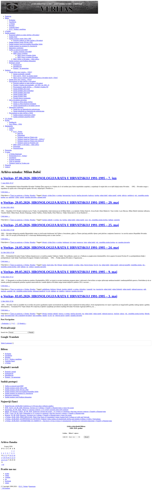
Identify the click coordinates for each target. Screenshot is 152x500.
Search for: (4, 332)
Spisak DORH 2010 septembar (23, 91)
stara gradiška (37, 315)
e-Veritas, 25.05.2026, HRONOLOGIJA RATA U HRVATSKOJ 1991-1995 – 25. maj (60, 225)
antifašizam (46, 289)
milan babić (104, 195)
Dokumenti (21, 135)
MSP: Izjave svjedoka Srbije (26, 55)
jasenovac (80, 242)
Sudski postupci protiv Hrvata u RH (21, 42)
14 (10, 455)
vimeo (7, 475)
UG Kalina (8, 118)
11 (4, 455)
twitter (7, 473)
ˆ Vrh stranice (5, 488)
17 (2, 458)
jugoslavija (99, 289)
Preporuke (8, 150)
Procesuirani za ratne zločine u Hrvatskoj (22, 81)
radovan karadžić (124, 265)
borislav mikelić (47, 220)
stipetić (44, 315)
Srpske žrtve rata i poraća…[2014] (20, 79)
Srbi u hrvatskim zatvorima (18, 100)
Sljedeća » (22, 323)
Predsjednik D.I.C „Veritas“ (18, 156)
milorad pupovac (137, 289)
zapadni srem (41, 197)
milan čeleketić (117, 289)
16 (14, 455)
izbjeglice (82, 289)
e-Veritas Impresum (15, 154)
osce (86, 220)
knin (85, 242)
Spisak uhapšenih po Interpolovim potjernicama (28, 111)
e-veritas (59, 195)
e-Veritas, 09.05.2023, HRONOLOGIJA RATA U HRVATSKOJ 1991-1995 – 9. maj (59, 272)
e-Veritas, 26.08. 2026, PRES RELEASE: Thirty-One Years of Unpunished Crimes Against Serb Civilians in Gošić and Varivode (47, 417)
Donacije (8, 165)
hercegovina (67, 195)
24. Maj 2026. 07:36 (7, 252)
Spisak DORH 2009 (20, 94)
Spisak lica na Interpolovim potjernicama (26, 109)
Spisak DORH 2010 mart (21, 92)
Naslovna (8, 16)
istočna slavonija (82, 195)
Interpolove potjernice (16, 48)
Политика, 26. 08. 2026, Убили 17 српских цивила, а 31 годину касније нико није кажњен (36, 410)
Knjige (7, 120)
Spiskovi (8, 70)
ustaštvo (61, 291)
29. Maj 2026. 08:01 (7, 207)
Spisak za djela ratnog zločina (23, 102)
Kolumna (12, 20)
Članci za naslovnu (16, 195)
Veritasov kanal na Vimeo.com (27, 137)
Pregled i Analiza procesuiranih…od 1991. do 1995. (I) (31, 85)
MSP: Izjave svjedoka (20, 53)
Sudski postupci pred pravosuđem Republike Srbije (25, 44)
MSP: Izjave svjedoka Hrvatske (27, 57)
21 (10, 458)
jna (61, 220)
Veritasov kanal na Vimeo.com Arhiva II (30, 141)
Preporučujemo (18, 148)
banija (44, 265)
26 (6, 460)
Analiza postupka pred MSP (22, 51)
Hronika (11, 25)
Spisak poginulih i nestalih (21, 74)
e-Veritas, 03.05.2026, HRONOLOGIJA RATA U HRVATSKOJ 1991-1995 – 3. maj (59, 296)
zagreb (22, 197)
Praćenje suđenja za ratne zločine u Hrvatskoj (28, 40)
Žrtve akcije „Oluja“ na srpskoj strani (25, 76)
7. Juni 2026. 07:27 (7, 183)
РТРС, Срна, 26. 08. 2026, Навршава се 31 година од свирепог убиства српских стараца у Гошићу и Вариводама (44, 413)
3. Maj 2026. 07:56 (7, 301)
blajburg (53, 289)
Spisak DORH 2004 (20, 96)
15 (12, 455)
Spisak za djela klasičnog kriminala (24, 104)
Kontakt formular (14, 159)
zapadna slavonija (31, 197)
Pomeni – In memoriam (21, 68)
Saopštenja (12, 22)
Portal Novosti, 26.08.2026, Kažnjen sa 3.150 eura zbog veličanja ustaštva (29, 406)
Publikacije (12, 122)
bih (55, 265)
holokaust (66, 242)
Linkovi (7, 167)
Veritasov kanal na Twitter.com (19, 163)
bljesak (44, 195)
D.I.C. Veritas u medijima (17, 29)
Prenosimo (16, 146)
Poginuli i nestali (14, 63)
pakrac (122, 314)
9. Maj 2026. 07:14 (7, 277)
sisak (2, 315)
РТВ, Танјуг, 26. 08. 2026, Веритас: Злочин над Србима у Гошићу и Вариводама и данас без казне (39, 408)
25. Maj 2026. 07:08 (7, 230)
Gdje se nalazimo (14, 161)
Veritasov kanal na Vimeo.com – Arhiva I (30, 139)
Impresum (32, 486)
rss (6, 479)
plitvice (124, 195)
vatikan (31, 267)
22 (12, 458)
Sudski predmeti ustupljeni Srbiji (23, 117)
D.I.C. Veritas (17, 131)
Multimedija (9, 126)
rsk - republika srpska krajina (98, 220)
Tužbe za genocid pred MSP (18, 50)
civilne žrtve (52, 195)
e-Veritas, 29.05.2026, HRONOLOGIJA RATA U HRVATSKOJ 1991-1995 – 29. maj (60, 202)
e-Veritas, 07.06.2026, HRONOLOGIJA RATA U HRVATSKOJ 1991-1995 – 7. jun (59, 178)
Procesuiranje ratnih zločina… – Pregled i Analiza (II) (30, 87)
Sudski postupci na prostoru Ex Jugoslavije (23, 46)
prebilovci (130, 195)
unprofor (11, 197)
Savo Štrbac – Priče (15, 124)
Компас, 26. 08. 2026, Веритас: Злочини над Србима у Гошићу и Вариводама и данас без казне (38, 415)
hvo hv (73, 195)
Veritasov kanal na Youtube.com (27, 143)
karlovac (91, 195)
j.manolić (89, 289)
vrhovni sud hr (59, 315)
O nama (7, 152)
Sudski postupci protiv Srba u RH (20, 38)
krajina (97, 195)
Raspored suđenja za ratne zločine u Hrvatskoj (24, 35)
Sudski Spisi (13, 37)
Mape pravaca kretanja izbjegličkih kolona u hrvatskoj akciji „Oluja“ (35, 78)
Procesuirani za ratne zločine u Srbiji (21, 113)
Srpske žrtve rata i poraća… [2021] (20, 72)
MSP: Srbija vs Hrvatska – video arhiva (26, 59)
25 (18, 323)
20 (8, 458)
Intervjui (20, 133)
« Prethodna (5, 323)
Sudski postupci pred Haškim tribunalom (22, 61)
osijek (119, 195)
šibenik (147, 314)
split (18, 267)
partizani (9, 291)
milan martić (112, 195)
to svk (48, 291)
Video (11, 130)
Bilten (7, 18)
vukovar (68, 291)
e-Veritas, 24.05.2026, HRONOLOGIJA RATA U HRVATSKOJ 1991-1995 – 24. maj (60, 247)
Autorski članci (14, 27)
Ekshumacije (17, 65)
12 (6, 455)
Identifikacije (17, 66)
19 (6, 458)
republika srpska (136, 265)
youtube (7, 477)
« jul (2, 464)
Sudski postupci (10, 33)
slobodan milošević (39, 291)
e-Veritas (12, 24)
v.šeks (17, 197)
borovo (61, 314)
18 (4, 458)
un (7, 197)
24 (2, 460)
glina (81, 265)
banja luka (50, 265)
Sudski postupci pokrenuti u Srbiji (24, 115)
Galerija (11, 128)
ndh (145, 289)
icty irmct (73, 242)
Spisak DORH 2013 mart (21, 89)
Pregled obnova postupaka (22, 98)
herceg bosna (88, 265)
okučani (3, 291)
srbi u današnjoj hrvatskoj (23, 315)
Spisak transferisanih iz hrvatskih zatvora (26, 105)
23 (14, 458)
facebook (8, 481)
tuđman (110, 220)
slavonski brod (9, 315)
